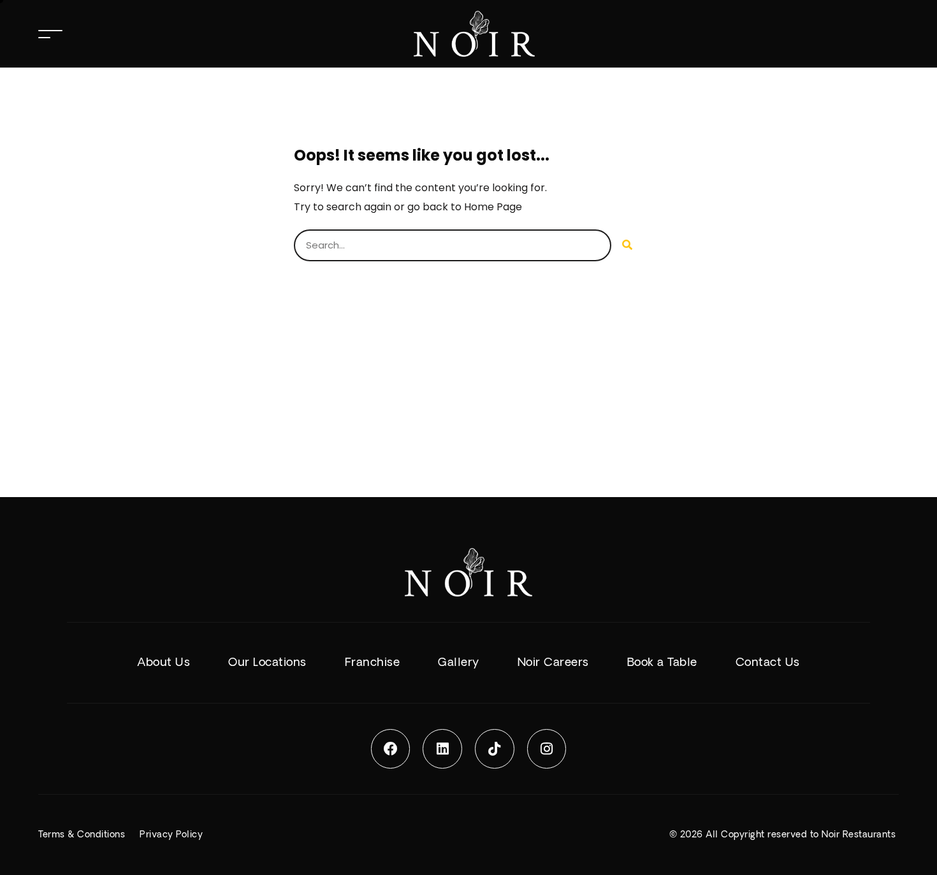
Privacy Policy (171, 835)
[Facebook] (390, 749)
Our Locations (267, 662)
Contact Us (768, 662)
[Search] (627, 245)
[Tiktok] (494, 749)
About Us (163, 662)
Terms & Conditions (81, 835)
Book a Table (662, 662)
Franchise (372, 662)
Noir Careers (553, 662)
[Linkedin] (442, 749)
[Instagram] (547, 749)
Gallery (458, 662)
